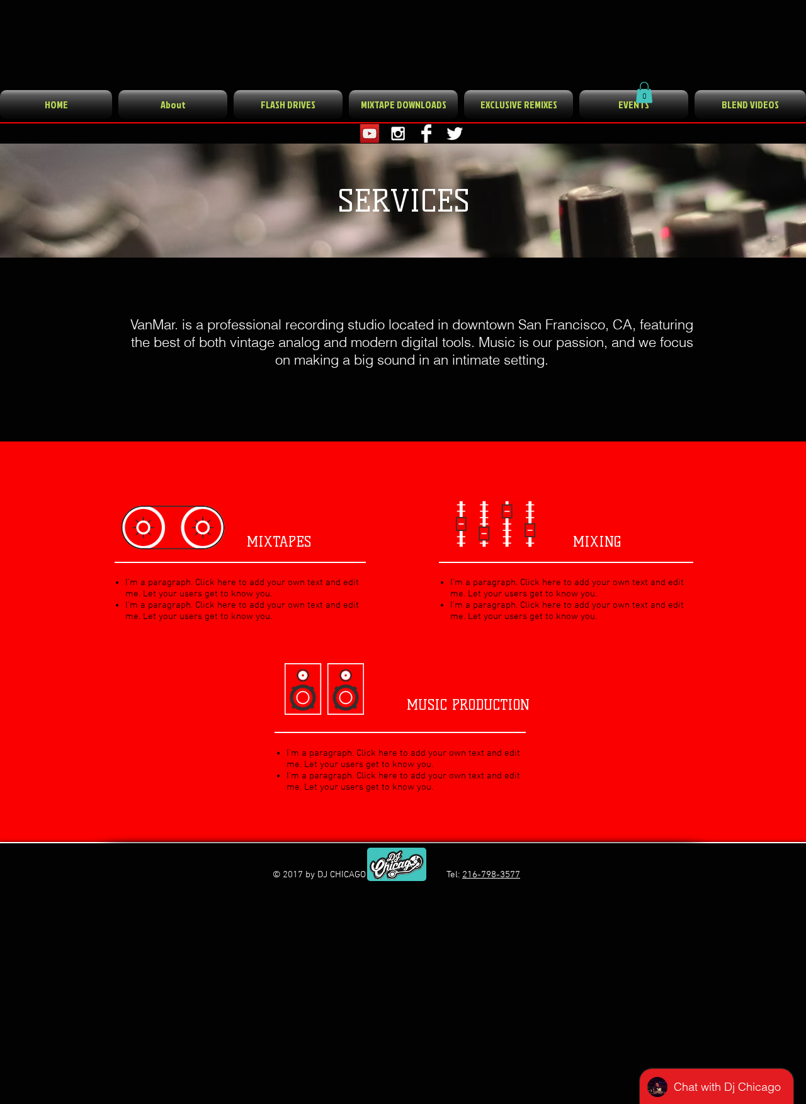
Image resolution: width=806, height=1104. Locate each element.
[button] (644, 92)
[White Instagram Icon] (398, 133)
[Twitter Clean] (454, 133)
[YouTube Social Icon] (369, 133)
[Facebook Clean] (426, 133)
